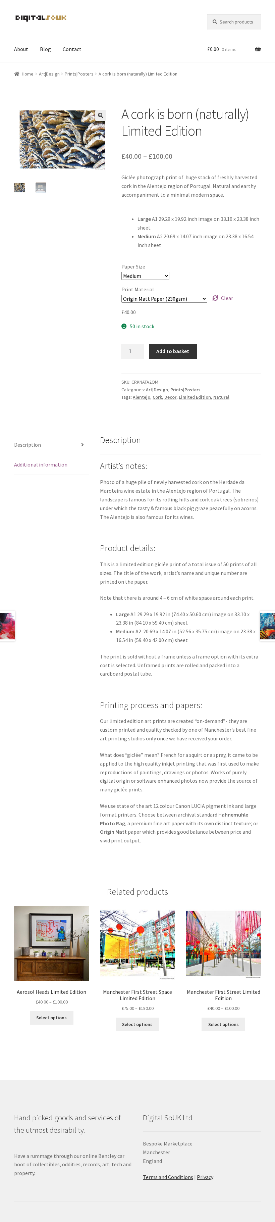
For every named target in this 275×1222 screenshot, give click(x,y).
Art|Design (49, 74)
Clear (227, 298)
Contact (72, 49)
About (21, 49)
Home (28, 74)
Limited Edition (195, 397)
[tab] (51, 445)
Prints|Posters (79, 74)
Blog (45, 49)
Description (27, 444)
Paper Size (133, 266)
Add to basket (172, 351)
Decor (170, 397)
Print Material (137, 289)
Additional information (40, 464)
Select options (51, 1018)
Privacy (205, 1177)
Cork (157, 397)
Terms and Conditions (168, 1177)
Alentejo (141, 397)
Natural (221, 397)
